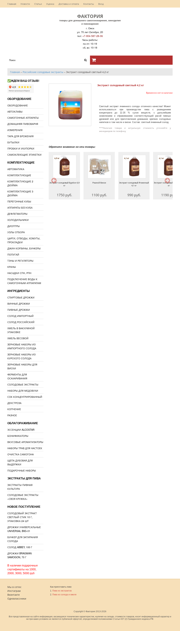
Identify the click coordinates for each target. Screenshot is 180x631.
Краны (11, 267)
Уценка (50, 3)
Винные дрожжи (18, 303)
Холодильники (18, 220)
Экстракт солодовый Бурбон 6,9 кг (64, 184)
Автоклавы (14, 111)
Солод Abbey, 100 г (19, 547)
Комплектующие (19, 175)
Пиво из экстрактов (62, 590)
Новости (25, 3)
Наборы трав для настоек (24, 448)
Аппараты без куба (20, 207)
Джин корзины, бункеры (24, 248)
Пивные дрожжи (18, 309)
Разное (12, 415)
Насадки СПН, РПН (19, 273)
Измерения (14, 130)
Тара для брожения (20, 136)
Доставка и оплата (69, 3)
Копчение (14, 409)
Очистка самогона (20, 454)
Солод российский (20, 322)
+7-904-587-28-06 (92, 36)
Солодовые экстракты (22, 384)
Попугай (13, 254)
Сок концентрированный (24, 397)
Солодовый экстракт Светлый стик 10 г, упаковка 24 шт (22, 517)
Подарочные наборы (21, 470)
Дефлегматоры (17, 213)
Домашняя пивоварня (22, 124)
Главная (11, 3)
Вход (101, 3)
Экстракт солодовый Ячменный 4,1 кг (134, 184)
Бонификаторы (17, 436)
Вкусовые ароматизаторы (25, 442)
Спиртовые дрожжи (20, 297)
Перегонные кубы (19, 201)
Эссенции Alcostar (20, 429)
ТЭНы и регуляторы (20, 260)
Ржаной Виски (99, 182)
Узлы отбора (16, 232)
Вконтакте (13, 594)
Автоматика (15, 169)
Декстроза (14, 403)
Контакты (88, 3)
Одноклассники (16, 598)
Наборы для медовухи (22, 390)
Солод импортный (20, 316)
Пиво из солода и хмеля (64, 594)
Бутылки (13, 142)
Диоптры (13, 226)
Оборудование (17, 105)
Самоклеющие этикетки (24, 154)
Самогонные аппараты (23, 117)
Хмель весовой (17, 338)
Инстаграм (14, 590)
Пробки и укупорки (20, 148)
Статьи (38, 3)
